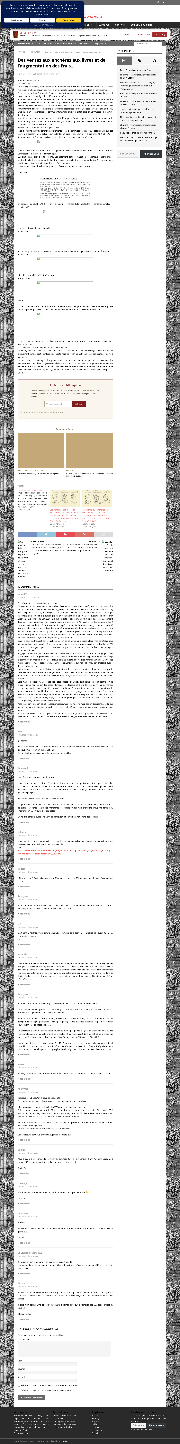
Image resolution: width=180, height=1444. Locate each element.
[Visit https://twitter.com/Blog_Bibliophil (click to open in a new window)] (163, 2)
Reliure (95, 1415)
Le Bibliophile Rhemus (30, 1252)
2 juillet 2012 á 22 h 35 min (28, 1068)
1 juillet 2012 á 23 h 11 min (28, 1217)
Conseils (95, 1433)
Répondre (25, 722)
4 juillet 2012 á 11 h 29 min (28, 900)
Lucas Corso (58, 1418)
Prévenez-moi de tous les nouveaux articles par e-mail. (46, 1390)
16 (59, 74)
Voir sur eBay (159, 34)
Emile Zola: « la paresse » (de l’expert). (137, 70)
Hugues (38, 74)
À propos (104, 24)
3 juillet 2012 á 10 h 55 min (28, 998)
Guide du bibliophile (141, 24)
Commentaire (24, 1339)
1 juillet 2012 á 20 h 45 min (28, 1256)
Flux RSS (148, 1429)
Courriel (21, 1369)
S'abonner (79, 403)
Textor (21, 868)
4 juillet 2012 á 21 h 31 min (28, 872)
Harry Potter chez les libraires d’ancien (137, 132)
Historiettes (97, 1430)
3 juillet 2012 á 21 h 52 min (28, 958)
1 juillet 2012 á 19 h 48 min (28, 1287)
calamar (22, 832)
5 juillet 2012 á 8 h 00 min (27, 835)
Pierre (21, 1064)
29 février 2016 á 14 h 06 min (28, 597)
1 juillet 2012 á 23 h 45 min (28, 1187)
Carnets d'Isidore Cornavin (64, 1424)
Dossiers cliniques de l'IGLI (64, 1415)
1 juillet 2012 (26, 74)
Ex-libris (95, 1424)
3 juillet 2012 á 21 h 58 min (28, 927)
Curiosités (96, 1427)
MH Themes (63, 1441)
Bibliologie (96, 1418)
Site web (21, 1377)
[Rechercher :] (148, 43)
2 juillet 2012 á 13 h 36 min (28, 1092)
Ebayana (50, 74)
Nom (20, 1360)
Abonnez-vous (151, 153)
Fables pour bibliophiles (63, 1427)
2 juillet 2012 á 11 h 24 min (28, 1153)
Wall (20, 731)
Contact (120, 24)
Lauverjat (23, 1183)
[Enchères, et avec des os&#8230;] (34, 500)
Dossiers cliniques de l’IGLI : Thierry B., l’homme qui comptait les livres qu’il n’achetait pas (137, 85)
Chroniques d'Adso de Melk (64, 1421)
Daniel (21, 1149)
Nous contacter (137, 1429)
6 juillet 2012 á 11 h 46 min (28, 772)
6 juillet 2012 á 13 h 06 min (28, 735)
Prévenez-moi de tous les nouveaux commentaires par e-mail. (49, 1385)
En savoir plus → (21, 1433)
